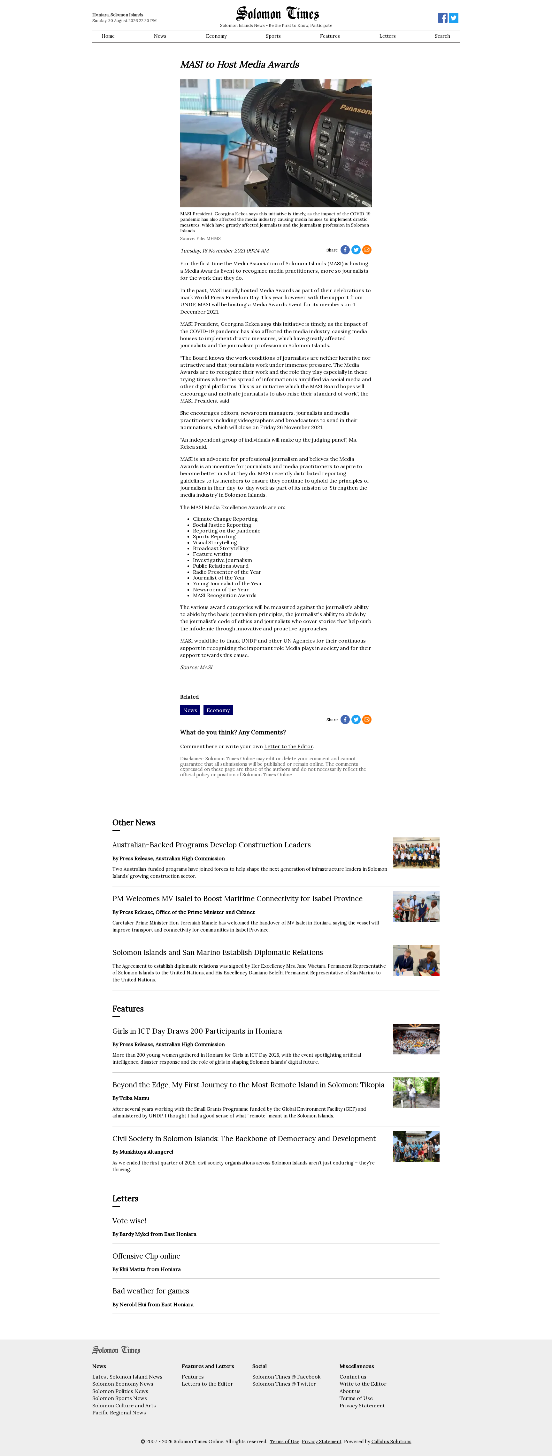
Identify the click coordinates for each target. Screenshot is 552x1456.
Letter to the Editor (288, 746)
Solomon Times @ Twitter (284, 1383)
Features (330, 36)
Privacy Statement (362, 1405)
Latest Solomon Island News (127, 1376)
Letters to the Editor (207, 1383)
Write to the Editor (363, 1383)
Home (108, 36)
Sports (273, 36)
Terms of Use (356, 1398)
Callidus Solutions (391, 1441)
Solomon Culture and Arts (124, 1405)
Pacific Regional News (119, 1412)
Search (442, 36)
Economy (216, 36)
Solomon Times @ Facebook (286, 1376)
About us (350, 1391)
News (160, 36)
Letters (387, 36)
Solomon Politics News (120, 1391)
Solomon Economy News (122, 1383)
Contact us (353, 1376)
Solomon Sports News (119, 1398)
